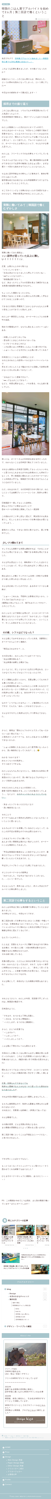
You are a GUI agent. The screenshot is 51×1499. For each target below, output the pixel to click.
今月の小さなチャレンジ (27, 1296)
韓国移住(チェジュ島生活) (22, 1305)
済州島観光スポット (22, 1319)
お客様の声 (12, 1474)
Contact (8, 1484)
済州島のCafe (20, 1317)
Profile (8, 1480)
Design (27, 1293)
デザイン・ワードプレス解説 (26, 1326)
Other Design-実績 (15, 1466)
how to (18, 1311)
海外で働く (6, 4)
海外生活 (28, 1299)
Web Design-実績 (15, 1460)
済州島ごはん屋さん (22, 1314)
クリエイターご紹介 (16, 1469)
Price (7, 1452)
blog (26, 1289)
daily (17, 1309)
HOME (8, 1447)
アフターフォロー (15, 1471)
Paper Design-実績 (16, 1463)
